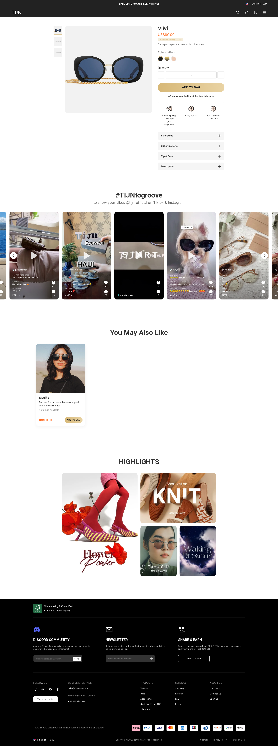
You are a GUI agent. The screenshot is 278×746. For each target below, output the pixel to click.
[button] (192, 136)
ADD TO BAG (73, 420)
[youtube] (50, 689)
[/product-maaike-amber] (60, 368)
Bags (142, 694)
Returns (179, 694)
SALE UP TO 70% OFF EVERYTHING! (139, 3)
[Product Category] (265, 12)
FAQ (177, 699)
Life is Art (145, 709)
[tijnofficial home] (16, 12)
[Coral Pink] (173, 58)
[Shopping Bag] (247, 12)
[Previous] (13, 255)
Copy (76, 658)
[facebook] (58, 689)
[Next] (264, 255)
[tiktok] (35, 689)
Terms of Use (238, 740)
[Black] (160, 58)
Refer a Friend (194, 658)
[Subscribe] (151, 658)
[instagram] (43, 689)
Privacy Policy (220, 740)
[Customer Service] (256, 12)
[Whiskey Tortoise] (167, 58)
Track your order (45, 699)
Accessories (146, 699)
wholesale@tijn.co (77, 701)
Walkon (144, 688)
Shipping (179, 688)
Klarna (178, 704)
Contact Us (215, 694)
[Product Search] (238, 12)
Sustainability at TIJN (150, 704)
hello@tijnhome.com (78, 688)
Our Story (215, 688)
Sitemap (214, 699)
